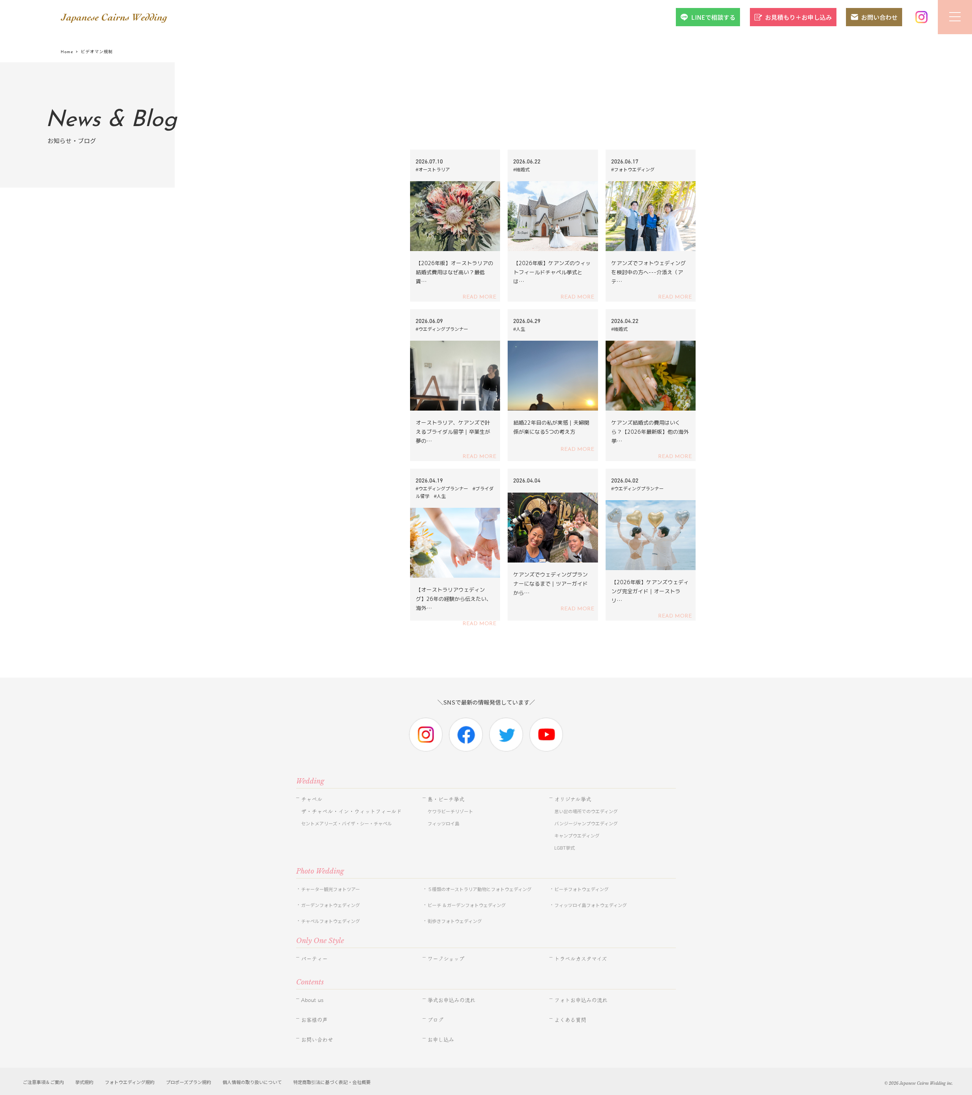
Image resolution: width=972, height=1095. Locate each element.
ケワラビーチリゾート (450, 811)
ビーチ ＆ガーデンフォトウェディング (467, 905)
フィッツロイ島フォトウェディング (590, 905)
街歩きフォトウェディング (455, 921)
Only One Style (320, 941)
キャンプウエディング (577, 835)
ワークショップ (446, 958)
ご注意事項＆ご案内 (43, 1082)
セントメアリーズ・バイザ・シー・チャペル (346, 823)
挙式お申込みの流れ (451, 1000)
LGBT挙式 (564, 847)
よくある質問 (570, 1019)
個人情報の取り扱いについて (252, 1082)
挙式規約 (84, 1082)
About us (312, 1000)
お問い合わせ (879, 17)
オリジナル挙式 (572, 799)
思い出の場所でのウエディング (586, 811)
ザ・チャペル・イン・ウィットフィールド (351, 811)
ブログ (435, 1019)
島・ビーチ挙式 (446, 799)
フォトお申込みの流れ (581, 1000)
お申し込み (441, 1039)
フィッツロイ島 (443, 823)
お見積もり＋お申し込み (798, 17)
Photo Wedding (320, 871)
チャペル (311, 799)
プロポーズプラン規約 (188, 1082)
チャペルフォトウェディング (330, 921)
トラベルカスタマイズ (580, 958)
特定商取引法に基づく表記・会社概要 (332, 1082)
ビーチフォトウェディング (581, 889)
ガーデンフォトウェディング (330, 905)
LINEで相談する (713, 17)
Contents (310, 982)
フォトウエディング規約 (130, 1082)
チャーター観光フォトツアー (330, 889)
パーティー (314, 958)
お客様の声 (314, 1019)
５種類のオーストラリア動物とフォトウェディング (482, 889)
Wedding (310, 781)
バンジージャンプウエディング (586, 823)
